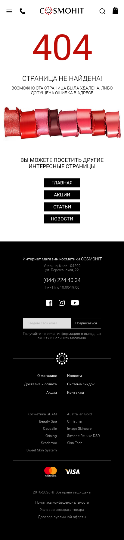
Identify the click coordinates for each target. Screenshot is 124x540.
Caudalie (50, 428)
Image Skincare (79, 428)
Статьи (62, 207)
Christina (74, 421)
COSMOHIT (62, 10)
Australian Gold (79, 414)
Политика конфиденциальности (62, 502)
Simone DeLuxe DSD (83, 436)
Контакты (75, 392)
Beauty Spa (48, 421)
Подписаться (86, 323)
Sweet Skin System (41, 450)
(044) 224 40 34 (62, 280)
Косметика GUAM (42, 414)
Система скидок (81, 384)
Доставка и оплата (40, 384)
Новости (62, 219)
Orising (51, 436)
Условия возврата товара (62, 510)
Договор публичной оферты (62, 517)
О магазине (47, 376)
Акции (62, 195)
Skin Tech (74, 443)
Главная (62, 183)
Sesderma (49, 443)
